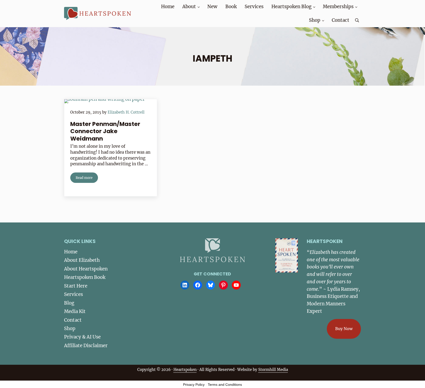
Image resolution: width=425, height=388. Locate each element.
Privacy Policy (194, 385)
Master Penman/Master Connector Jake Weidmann (105, 131)
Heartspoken (185, 369)
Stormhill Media (273, 369)
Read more (87, 178)
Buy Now (344, 328)
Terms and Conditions (225, 385)
